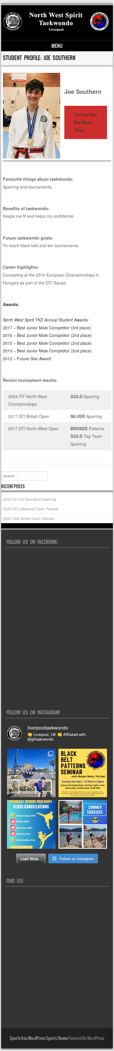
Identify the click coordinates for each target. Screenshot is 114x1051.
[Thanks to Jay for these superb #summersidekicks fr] (31, 773)
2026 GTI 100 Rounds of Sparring (29, 499)
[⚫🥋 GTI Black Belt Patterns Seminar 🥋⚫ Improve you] (82, 773)
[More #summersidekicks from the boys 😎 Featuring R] (82, 824)
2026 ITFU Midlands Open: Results (30, 508)
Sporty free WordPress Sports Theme (39, 1038)
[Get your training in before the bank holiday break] (31, 824)
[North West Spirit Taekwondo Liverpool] (56, 30)
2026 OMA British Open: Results (28, 518)
